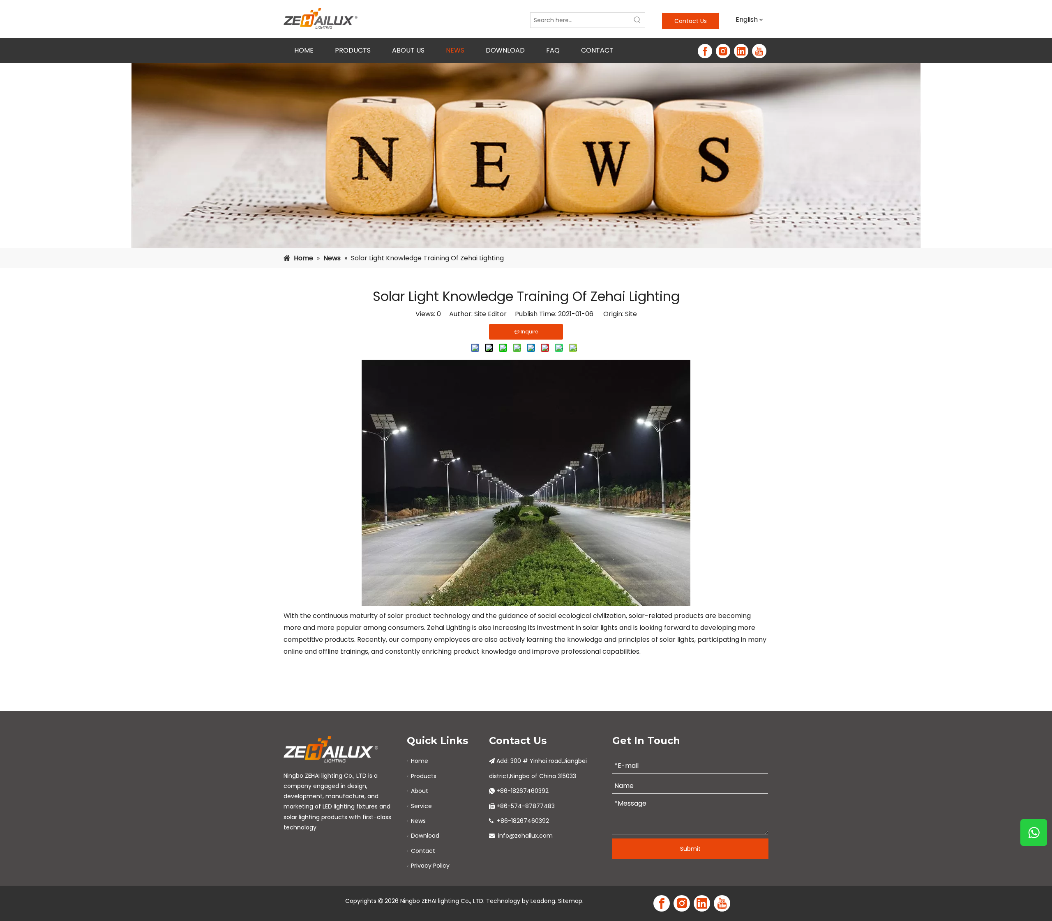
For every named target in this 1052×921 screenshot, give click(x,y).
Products (423, 776)
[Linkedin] (741, 51)
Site (631, 314)
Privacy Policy (430, 865)
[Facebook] (705, 51)
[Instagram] (723, 51)
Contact (423, 851)
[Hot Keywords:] (637, 20)
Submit (690, 849)
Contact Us (690, 21)
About (419, 791)
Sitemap (570, 901)
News (418, 821)
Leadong (543, 901)
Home (419, 761)
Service (421, 806)
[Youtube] (759, 51)
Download (425, 835)
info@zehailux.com (525, 835)
